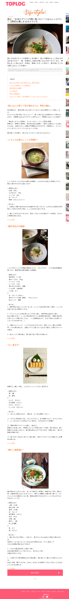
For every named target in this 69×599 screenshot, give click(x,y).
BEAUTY (36, 2)
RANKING (56, 2)
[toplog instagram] (43, 597)
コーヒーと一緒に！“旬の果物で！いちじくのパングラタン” (28, 96)
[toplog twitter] (47, 597)
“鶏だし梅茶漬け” (15, 94)
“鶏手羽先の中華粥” (15, 88)
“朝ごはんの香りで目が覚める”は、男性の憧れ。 (25, 82)
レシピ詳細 (11, 219)
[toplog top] (15, 4)
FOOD (46, 2)
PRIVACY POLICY (60, 591)
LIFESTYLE (41, 2)
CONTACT (54, 591)
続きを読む (35, 573)
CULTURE (51, 2)
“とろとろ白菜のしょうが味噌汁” (20, 85)
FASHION (31, 2)
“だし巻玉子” (13, 91)
